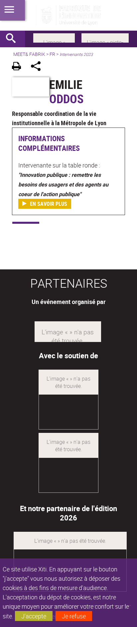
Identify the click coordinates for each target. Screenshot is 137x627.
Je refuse (74, 616)
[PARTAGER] (38, 67)
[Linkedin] (54, 37)
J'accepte (33, 616)
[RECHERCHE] (13, 39)
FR (52, 54)
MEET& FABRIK (29, 54)
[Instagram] (105, 37)
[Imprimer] (19, 67)
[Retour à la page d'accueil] (68, 15)
